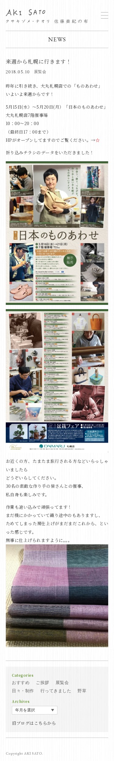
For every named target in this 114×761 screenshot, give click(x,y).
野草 (82, 690)
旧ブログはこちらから (34, 723)
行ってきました (55, 690)
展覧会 (40, 71)
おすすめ (20, 682)
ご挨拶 (42, 682)
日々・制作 (23, 690)
